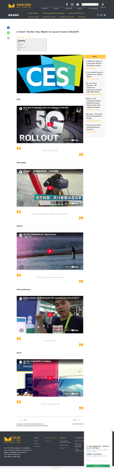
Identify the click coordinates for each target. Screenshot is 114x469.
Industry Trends (33, 17)
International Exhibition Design (65, 441)
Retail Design (64, 445)
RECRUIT (36, 443)
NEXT (74, 420)
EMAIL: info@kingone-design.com (15, 452)
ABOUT (36, 441)
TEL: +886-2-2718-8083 (12, 454)
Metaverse (81, 17)
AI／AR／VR (63, 448)
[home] (19, 6)
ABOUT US (82, 9)
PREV (25, 420)
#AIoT (19, 46)
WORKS (55, 8)
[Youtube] (105, 15)
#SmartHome (22, 47)
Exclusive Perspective (67, 17)
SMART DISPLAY (51, 438)
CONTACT (37, 446)
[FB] (98, 15)
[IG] (101, 15)
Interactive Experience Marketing (53, 13)
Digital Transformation (76, 13)
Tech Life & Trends (49, 17)
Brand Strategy (33, 13)
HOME (36, 438)
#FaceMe (20, 44)
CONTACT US (82, 12)
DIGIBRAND (68, 8)
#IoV (19, 49)
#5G (19, 42)
